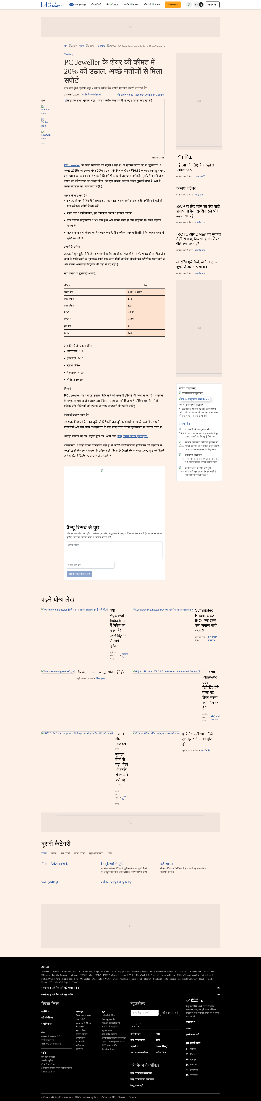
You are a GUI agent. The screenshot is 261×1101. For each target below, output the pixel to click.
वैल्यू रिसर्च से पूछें (137, 1040)
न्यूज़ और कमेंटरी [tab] (96, 853)
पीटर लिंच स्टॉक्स (48, 1064)
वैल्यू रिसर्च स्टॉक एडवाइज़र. (133, 436)
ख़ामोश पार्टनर (186, 188)
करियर (189, 1028)
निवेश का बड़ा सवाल (83, 1015)
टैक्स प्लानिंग (80, 1038)
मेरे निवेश (45, 1011)
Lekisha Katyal (212, 639)
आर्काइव (79, 1011)
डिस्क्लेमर (122, 1097)
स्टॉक (126, 4)
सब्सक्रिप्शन (46, 1023)
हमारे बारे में (190, 1022)
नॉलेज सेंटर (135, 1034)
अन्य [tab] (110, 853)
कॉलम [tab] (53, 853)
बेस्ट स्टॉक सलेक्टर (109, 1034)
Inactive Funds (109, 1049)
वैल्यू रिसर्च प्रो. (137, 1085)
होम (65, 46)
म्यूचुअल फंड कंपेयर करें (111, 1023)
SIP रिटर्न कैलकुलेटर (110, 1026)
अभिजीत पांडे (200, 222)
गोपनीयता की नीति (108, 1097)
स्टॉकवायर (80, 1045)
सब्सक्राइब (173, 4)
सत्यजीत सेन (200, 250)
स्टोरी (81, 46)
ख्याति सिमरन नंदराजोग (92, 94)
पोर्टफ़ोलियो (96, 4)
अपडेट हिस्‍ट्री (162, 1046)
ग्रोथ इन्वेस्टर (81, 1030)
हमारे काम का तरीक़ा (139, 1052)
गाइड (158, 1034)
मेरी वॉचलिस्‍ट (47, 1017)
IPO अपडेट (80, 1041)
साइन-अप (212, 4)
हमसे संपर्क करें (192, 1034)
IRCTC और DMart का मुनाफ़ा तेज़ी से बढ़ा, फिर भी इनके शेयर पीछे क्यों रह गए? (198, 239)
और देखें (147, 4)
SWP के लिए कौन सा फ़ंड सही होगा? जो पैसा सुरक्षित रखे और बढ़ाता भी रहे (198, 211)
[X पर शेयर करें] (44, 121)
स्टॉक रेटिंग (161, 1052)
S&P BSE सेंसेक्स (48, 1071)
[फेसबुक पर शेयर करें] (46, 108)
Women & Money (84, 1023)
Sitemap (133, 1097)
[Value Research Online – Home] (52, 4)
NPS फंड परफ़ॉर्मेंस (109, 1045)
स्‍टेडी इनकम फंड (47, 1040)
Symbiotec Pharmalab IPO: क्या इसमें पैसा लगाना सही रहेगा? (206, 620)
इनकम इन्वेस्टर (81, 1034)
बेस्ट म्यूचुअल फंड (109, 1019)
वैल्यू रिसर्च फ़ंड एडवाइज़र (141, 1073)
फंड (108, 4)
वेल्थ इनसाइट (80, 4)
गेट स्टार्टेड (80, 1026)
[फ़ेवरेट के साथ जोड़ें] (43, 147)
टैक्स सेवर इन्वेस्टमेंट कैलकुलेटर (114, 1038)
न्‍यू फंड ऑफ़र (107, 1030)
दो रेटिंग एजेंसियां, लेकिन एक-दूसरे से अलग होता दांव (196, 264)
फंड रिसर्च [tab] (65, 853)
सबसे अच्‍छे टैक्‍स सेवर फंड (51, 1044)
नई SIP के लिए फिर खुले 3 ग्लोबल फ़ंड (195, 167)
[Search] (189, 5)
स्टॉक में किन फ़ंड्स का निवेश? (113, 1041)
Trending (101, 46)
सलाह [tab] (44, 853)
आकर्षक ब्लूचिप (47, 1060)
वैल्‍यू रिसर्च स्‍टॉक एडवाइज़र (142, 1079)
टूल (103, 1011)
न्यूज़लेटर (134, 1046)
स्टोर (158, 1040)
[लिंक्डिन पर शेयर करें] (46, 134)
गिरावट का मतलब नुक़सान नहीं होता (101, 672)
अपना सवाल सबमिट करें (79, 574)
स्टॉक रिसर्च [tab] (79, 853)
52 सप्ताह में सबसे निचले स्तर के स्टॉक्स (56, 1068)
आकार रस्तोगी (200, 176)
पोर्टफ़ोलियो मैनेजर (109, 1015)
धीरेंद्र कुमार (199, 195)
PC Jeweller (72, 165)
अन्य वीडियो (80, 1019)
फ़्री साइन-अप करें (170, 1012)
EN (196, 4)
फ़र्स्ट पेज (79, 1049)
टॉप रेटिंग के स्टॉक (48, 1057)
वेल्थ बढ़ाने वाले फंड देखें (50, 1036)
